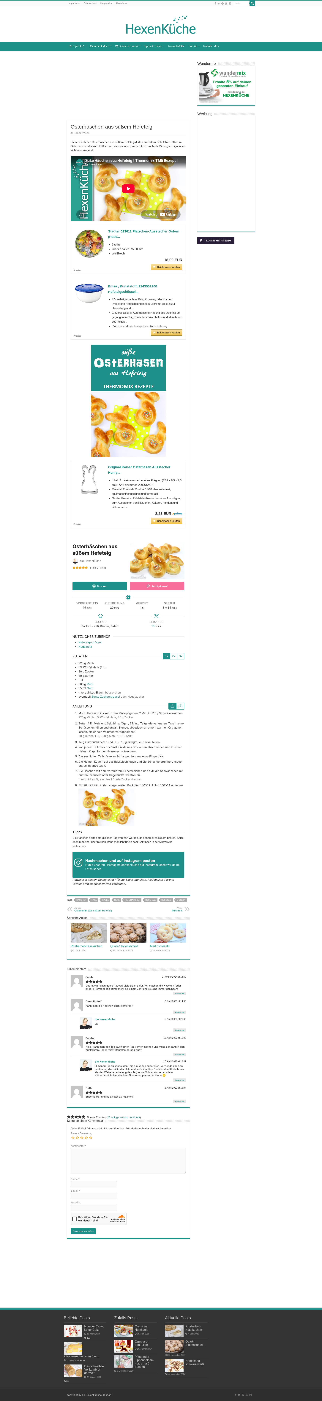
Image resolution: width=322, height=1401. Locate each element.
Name (75, 1178)
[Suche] (252, 3)
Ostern (181, 900)
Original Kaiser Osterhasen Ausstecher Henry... (139, 469)
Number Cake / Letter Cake (94, 1328)
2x (173, 656)
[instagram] (229, 3)
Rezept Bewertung (81, 1133)
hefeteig (166, 900)
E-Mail (75, 1190)
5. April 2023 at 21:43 (175, 1019)
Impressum (74, 3)
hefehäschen (132, 900)
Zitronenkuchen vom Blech (81, 1356)
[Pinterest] (222, 3)
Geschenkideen (99, 46)
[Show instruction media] (172, 706)
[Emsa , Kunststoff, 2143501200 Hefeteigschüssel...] (89, 293)
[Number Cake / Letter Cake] (73, 1331)
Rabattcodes (211, 46)
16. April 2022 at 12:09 (174, 1038)
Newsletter (121, 3)
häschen (81, 900)
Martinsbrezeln (160, 946)
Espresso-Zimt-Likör (141, 1343)
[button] (74, 567)
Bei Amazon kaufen (168, 267)
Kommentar (78, 1145)
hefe (117, 900)
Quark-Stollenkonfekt (124, 946)
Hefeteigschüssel (90, 642)
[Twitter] (218, 3)
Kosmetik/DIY (176, 46)
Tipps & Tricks (153, 46)
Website (75, 1202)
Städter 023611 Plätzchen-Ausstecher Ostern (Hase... (143, 234)
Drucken (101, 586)
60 (67, 1381)
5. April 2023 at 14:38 (175, 1001)
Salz (90, 688)
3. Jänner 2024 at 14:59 (174, 977)
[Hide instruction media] (180, 706)
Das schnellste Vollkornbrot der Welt (94, 1369)
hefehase (150, 900)
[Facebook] (215, 3)
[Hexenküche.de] (161, 23)
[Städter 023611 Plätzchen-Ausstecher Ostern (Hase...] (89, 244)
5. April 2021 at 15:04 (175, 1088)
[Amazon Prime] (177, 513)
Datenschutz (90, 3)
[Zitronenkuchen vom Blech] (73, 1348)
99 (84, 1360)
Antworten (179, 993)
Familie (193, 46)
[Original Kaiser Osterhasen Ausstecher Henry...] (89, 479)
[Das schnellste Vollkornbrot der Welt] (73, 1370)
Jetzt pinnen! (159, 586)
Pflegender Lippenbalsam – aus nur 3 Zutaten (144, 1361)
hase (94, 900)
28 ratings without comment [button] (123, 1117)
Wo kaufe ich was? (126, 46)
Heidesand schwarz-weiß (194, 1362)
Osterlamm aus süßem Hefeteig (93, 909)
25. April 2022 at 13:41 (174, 1061)
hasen (105, 900)
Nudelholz (85, 646)
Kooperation (106, 3)
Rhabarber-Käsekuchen (86, 946)
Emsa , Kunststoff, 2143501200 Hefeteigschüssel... (132, 289)
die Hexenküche (105, 1019)
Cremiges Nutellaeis (141, 1328)
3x (180, 656)
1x (166, 656)
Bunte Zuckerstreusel (105, 696)
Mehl (90, 684)
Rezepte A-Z (76, 46)
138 (88, 1338)
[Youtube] (226, 3)
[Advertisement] (128, 90)
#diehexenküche (128, 865)
